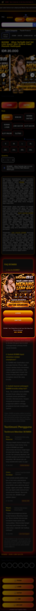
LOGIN (18, 313)
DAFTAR (18, 320)
